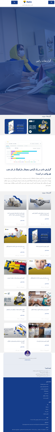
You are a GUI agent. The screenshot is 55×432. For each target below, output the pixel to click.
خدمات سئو (46, 393)
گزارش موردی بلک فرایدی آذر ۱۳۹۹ (42, 246)
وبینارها (47, 407)
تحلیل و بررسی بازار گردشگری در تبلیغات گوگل (40, 310)
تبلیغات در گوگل (45, 396)
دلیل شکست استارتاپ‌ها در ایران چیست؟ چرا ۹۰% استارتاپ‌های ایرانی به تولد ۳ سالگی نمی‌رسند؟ (16, 215)
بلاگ (47, 404)
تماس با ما (46, 411)
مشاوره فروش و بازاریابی (44, 389)
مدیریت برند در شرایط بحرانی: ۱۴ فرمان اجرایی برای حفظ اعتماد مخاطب (40, 214)
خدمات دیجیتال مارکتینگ (44, 384)
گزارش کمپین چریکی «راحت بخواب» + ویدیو (16, 278)
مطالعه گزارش (47, 219)
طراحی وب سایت (45, 398)
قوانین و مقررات (45, 414)
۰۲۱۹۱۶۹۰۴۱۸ (27, 360)
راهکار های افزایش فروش (44, 386)
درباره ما (47, 409)
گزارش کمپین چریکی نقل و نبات (43, 341)
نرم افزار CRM (46, 391)
